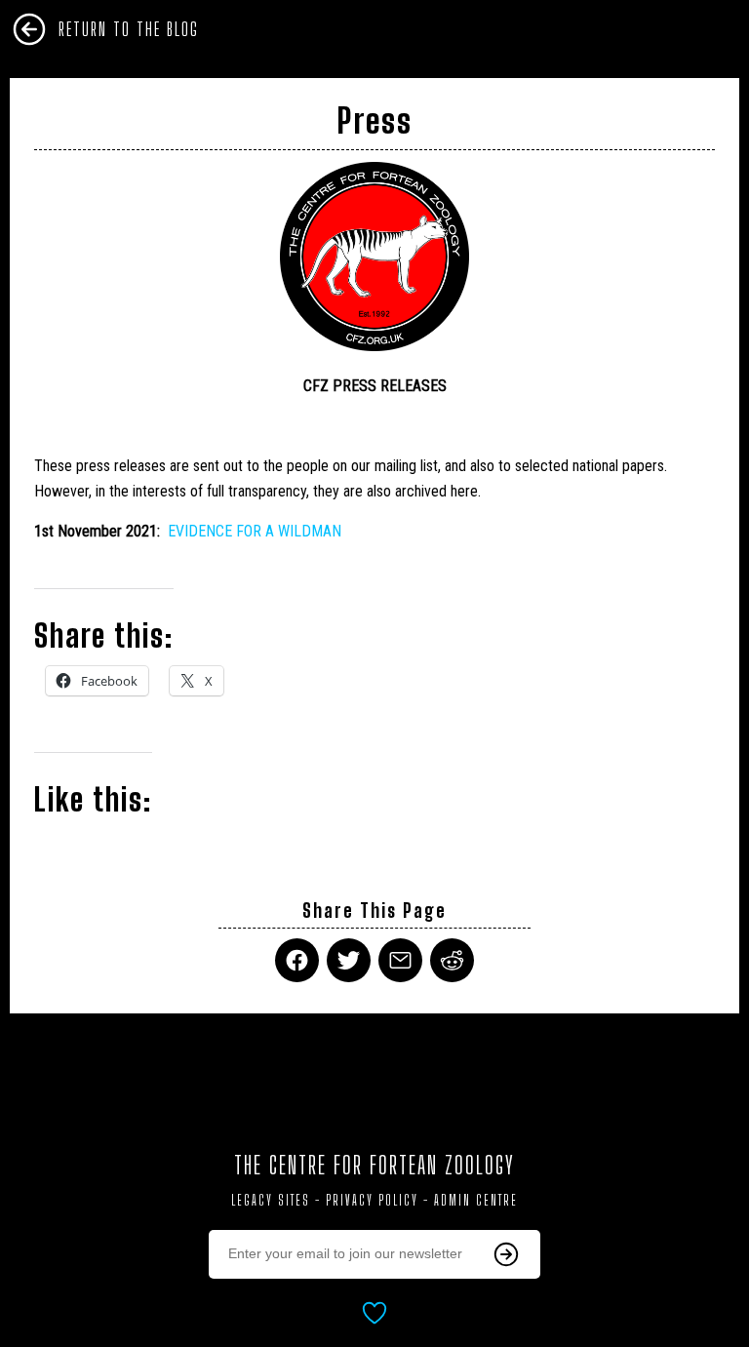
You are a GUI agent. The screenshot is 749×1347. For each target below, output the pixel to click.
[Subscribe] (506, 1254)
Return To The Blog (129, 29)
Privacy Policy (372, 1200)
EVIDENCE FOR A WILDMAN (254, 531)
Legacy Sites (270, 1200)
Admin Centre (476, 1200)
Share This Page (374, 910)
